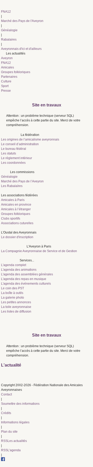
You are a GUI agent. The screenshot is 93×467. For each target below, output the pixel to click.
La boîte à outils (12, 293)
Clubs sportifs (10, 218)
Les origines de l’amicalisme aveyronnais (30, 139)
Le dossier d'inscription (17, 237)
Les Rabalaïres (11, 186)
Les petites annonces (16, 302)
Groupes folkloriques (15, 72)
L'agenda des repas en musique (23, 279)
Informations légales (15, 422)
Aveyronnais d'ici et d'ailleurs (21, 49)
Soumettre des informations (20, 404)
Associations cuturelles (17, 223)
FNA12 (6, 11)
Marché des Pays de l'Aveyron (22, 21)
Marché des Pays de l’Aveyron (22, 181)
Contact (6, 394)
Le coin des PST (12, 288)
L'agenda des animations (18, 269)
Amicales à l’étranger (16, 209)
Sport (5, 86)
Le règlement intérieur (16, 158)
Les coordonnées (13, 163)
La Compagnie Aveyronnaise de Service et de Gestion (39, 251)
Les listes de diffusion (16, 311)
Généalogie (9, 30)
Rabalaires (9, 39)
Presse (6, 90)
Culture (6, 81)
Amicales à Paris (13, 200)
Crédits (6, 413)
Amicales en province (16, 204)
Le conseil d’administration (20, 144)
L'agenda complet (13, 265)
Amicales (7, 67)
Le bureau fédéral (13, 149)
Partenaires (9, 77)
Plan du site (9, 431)
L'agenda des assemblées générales (27, 274)
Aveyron (7, 58)
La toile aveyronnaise (16, 307)
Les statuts (8, 153)
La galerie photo (12, 297)
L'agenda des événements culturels (26, 283)
